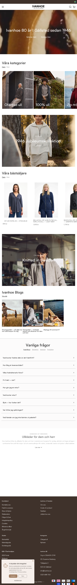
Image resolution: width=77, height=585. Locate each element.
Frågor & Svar (6, 517)
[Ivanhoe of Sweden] (38, 6)
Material (42, 349)
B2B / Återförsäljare (8, 551)
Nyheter (43, 542)
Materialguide (6, 542)
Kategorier (43, 535)
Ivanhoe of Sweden (46, 501)
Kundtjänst (5, 501)
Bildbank (5, 558)
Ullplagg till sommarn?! (51, 330)
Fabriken (43, 511)
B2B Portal (5, 555)
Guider (4, 535)
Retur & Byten (6, 511)
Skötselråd (5, 539)
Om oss (43, 505)
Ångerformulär (6, 530)
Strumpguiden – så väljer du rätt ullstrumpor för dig (12, 330)
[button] (70, 7)
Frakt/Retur (26, 349)
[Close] (33, 561)
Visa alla (4, 296)
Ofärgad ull (44, 539)
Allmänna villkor (7, 526)
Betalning (35, 349)
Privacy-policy (22, 572)
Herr (8, 67)
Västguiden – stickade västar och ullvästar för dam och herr (32, 331)
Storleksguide (6, 546)
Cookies (4, 523)
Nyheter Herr (46, 37)
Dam (3, 67)
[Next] (73, 90)
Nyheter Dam (31, 37)
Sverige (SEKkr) (37, 582)
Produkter (50, 349)
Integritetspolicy (7, 520)
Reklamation (6, 514)
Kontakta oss (6, 505)
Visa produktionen (38, 264)
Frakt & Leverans (7, 508)
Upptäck (38, 145)
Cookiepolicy (13, 572)
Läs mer (37, 447)
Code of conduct (46, 508)
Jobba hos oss (45, 514)
